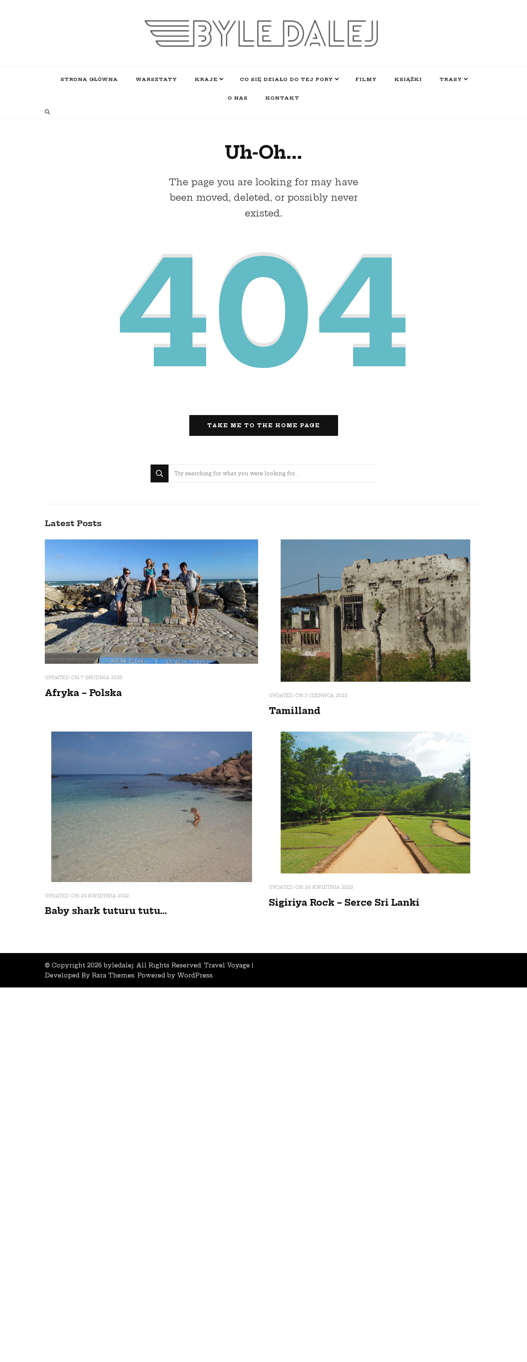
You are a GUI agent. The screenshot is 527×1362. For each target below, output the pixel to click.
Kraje (206, 79)
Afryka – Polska (83, 692)
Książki (408, 79)
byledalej (118, 965)
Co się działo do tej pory (286, 79)
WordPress (195, 975)
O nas (238, 98)
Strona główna (89, 79)
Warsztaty (156, 79)
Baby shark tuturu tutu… (106, 910)
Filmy (366, 79)
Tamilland (295, 710)
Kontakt (282, 98)
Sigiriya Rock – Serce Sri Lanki (344, 902)
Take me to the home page (263, 425)
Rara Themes (113, 975)
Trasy (451, 79)
